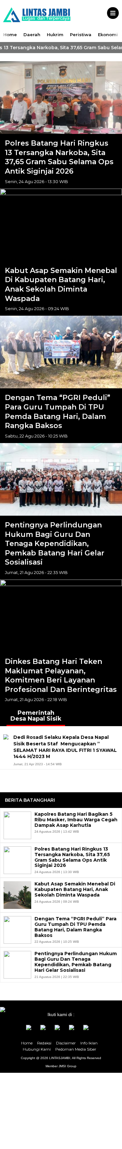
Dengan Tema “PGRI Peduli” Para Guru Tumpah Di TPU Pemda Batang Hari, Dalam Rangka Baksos (57, 411)
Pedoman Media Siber (75, 1049)
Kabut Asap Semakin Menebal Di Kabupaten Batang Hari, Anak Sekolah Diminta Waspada (61, 284)
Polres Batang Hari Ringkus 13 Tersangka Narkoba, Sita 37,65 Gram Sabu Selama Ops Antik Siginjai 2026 (59, 157)
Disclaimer (66, 1043)
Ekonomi (108, 34)
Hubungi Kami (37, 1049)
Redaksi (44, 1043)
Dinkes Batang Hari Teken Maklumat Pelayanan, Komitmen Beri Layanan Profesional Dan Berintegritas (61, 675)
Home (10, 34)
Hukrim (55, 34)
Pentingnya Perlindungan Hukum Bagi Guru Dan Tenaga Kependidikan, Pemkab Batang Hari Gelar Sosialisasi (54, 544)
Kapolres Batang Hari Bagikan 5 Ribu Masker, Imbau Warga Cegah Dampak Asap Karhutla (75, 819)
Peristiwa (80, 34)
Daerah (31, 34)
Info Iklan (89, 1043)
